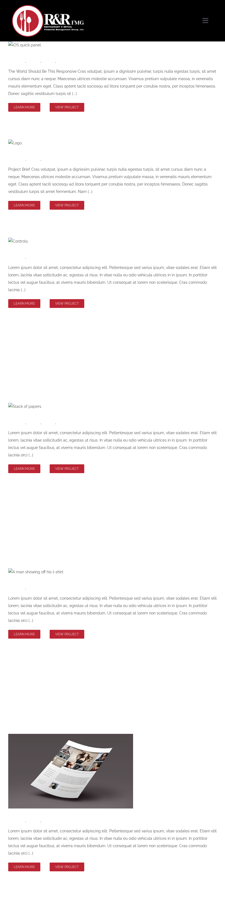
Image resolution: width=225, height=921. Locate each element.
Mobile (48, 60)
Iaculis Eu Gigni (28, 579)
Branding (16, 60)
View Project (67, 107)
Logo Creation (27, 150)
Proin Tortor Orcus (32, 249)
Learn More (24, 107)
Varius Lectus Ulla (31, 812)
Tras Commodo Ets (33, 414)
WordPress (67, 60)
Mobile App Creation (35, 52)
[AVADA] (48, 6)
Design (33, 60)
